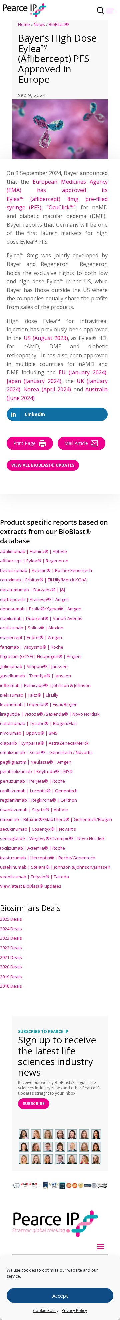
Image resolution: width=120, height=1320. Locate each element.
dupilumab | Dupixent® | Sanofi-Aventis (41, 618)
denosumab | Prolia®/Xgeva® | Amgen (40, 609)
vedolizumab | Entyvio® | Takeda (34, 877)
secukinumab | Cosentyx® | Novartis (38, 829)
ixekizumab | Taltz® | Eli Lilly (29, 695)
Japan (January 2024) (34, 381)
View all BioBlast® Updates (42, 465)
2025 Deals (11, 919)
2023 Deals (11, 938)
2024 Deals (11, 929)
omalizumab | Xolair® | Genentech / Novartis (46, 752)
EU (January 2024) (82, 372)
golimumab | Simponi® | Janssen (34, 666)
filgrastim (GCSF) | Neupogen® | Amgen (40, 656)
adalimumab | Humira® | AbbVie (33, 551)
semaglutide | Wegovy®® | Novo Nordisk (52, 838)
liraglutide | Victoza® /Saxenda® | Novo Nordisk (50, 714)
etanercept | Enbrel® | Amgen (31, 637)
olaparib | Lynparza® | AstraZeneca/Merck (44, 743)
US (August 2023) (46, 338)
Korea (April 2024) (47, 389)
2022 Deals (11, 948)
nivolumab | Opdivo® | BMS (29, 733)
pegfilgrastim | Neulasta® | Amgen (35, 762)
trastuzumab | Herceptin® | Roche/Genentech (47, 858)
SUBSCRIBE (34, 1103)
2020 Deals (11, 967)
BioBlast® (59, 24)
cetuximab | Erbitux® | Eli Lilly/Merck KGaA (43, 580)
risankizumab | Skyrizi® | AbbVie (34, 810)
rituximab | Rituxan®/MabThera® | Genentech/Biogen (56, 819)
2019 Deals (11, 977)
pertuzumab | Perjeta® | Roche (32, 781)
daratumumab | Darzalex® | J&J (32, 590)
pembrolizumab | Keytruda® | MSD (36, 771)
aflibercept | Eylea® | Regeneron (34, 561)
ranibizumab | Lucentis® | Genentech (39, 791)
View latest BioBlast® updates (30, 886)
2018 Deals (11, 986)
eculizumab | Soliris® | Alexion (31, 628)
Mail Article (76, 443)
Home (24, 24)
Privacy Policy (74, 1310)
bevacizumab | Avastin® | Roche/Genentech (46, 570)
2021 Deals (11, 957)
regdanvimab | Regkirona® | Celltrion (38, 800)
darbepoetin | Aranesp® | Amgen (34, 599)
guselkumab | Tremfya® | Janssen (35, 676)
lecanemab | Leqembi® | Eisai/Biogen (39, 704)
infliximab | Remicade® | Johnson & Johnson (45, 685)
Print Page (24, 443)
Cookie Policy (45, 1310)
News (39, 24)
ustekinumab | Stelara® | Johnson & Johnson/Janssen (55, 867)
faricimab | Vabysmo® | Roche (31, 647)
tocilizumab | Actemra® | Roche (32, 848)
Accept (60, 1295)
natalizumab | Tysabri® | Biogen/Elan (38, 723)
